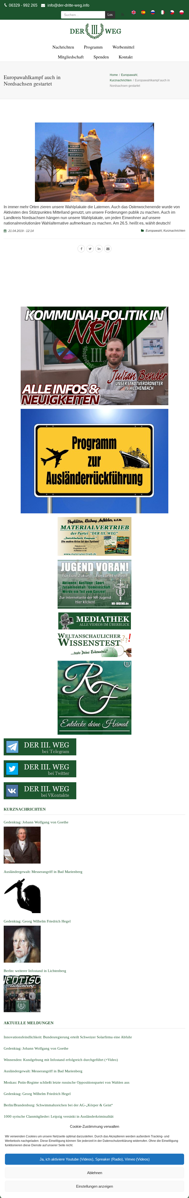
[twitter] (90, 248)
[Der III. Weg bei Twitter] (94, 768)
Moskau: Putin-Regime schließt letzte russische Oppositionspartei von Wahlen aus (66, 1082)
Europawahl (154, 230)
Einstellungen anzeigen (94, 1186)
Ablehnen (94, 1173)
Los (110, 15)
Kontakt (125, 57)
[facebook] (81, 248)
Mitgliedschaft (70, 57)
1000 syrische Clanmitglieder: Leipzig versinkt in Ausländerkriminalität (58, 1116)
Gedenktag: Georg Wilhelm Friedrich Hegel (37, 1094)
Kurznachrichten (174, 230)
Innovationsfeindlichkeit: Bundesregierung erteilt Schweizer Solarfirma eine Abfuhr (68, 1037)
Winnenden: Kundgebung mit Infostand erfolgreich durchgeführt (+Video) (61, 1060)
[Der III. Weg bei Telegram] (94, 746)
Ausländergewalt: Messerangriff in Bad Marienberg (43, 1071)
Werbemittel (122, 47)
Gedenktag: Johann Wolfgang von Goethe (36, 1048)
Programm (92, 47)
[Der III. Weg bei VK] (94, 790)
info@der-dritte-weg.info (68, 5)
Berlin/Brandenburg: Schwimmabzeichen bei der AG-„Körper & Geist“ (58, 1105)
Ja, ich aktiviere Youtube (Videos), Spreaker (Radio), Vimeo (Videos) (95, 1159)
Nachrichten (62, 47)
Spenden (100, 57)
